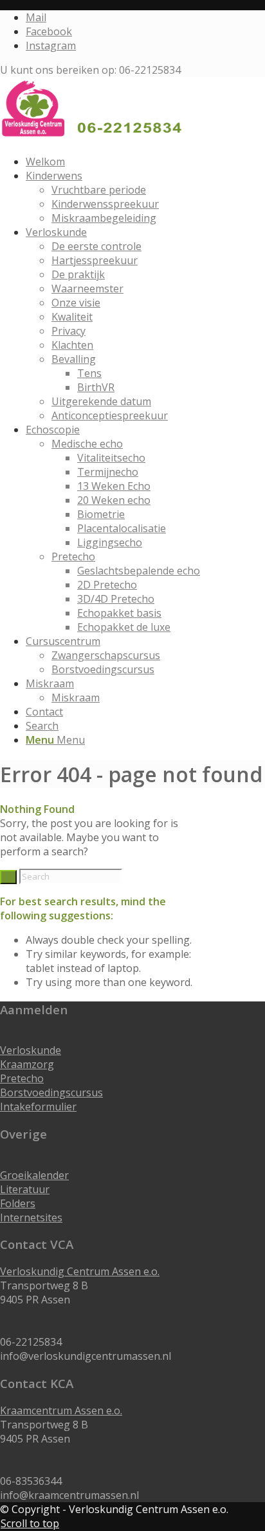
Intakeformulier (38, 1107)
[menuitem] (145, 162)
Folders (17, 1203)
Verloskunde (30, 1050)
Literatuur (25, 1189)
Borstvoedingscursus (51, 1092)
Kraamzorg (27, 1064)
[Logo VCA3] (96, 137)
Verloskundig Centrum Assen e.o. (80, 1271)
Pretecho (22, 1078)
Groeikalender (34, 1175)
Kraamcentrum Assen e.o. (61, 1410)
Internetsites (31, 1217)
